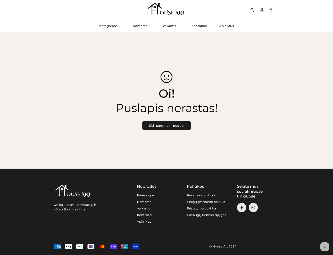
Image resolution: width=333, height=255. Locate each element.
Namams (140, 26)
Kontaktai (199, 26)
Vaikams (169, 26)
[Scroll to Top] (325, 234)
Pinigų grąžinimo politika (206, 202)
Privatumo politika (201, 195)
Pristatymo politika (201, 208)
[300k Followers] (241, 207)
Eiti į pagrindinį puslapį (166, 126)
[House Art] (166, 10)
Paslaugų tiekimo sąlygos (206, 215)
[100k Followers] (253, 207)
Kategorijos (108, 26)
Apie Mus (226, 26)
